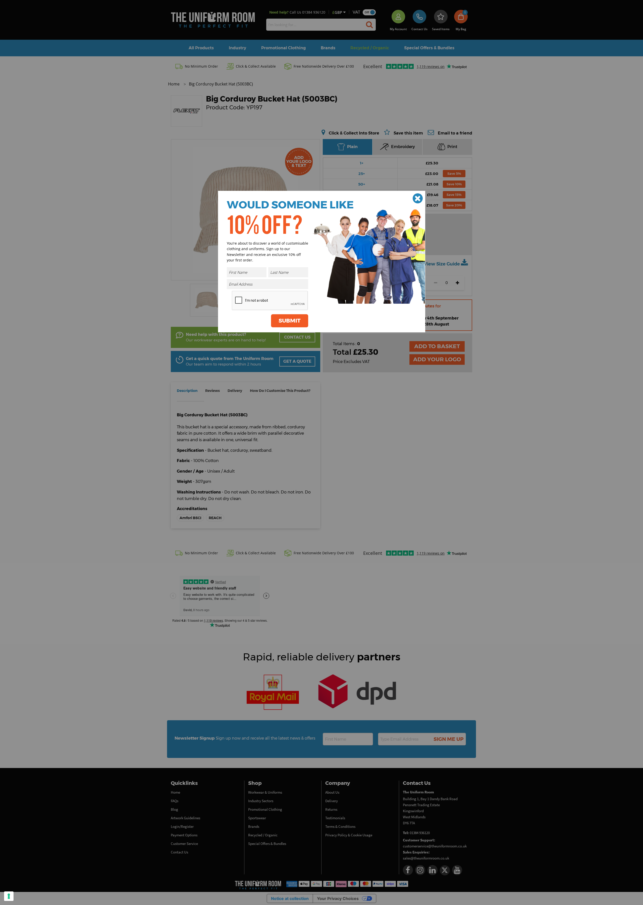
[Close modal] (418, 198)
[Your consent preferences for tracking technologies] (9, 896)
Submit (290, 320)
